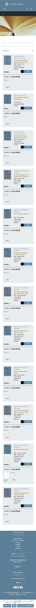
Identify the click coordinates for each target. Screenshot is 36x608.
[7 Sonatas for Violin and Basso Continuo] (7, 492)
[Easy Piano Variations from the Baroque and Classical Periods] (7, 60)
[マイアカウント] (27, 9)
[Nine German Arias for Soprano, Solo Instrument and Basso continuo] (7, 330)
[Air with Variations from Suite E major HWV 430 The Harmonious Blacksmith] (7, 174)
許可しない (7, 605)
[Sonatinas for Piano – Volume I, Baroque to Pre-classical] (7, 135)
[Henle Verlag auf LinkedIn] (19, 597)
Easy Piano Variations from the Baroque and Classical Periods (21, 61)
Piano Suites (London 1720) (21, 372)
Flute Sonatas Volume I (21, 214)
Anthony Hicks (21, 178)
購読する (18, 566)
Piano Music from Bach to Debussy (21, 98)
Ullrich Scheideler (21, 295)
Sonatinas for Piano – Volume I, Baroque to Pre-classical (21, 137)
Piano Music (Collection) (20, 57)
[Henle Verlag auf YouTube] (16, 597)
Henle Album (19, 95)
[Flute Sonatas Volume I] (7, 213)
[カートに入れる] (22, 71)
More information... (26, 602)
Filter (19, 44)
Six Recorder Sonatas (21, 449)
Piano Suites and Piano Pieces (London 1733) (21, 411)
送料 (22, 592)
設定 (14, 605)
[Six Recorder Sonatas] (7, 449)
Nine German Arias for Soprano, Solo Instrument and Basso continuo (21, 332)
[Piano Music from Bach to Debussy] (7, 99)
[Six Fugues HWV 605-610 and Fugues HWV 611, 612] (7, 291)
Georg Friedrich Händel (21, 171)
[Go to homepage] (18, 4)
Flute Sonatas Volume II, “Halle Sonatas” (21, 253)
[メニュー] (5, 9)
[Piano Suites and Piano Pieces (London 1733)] (7, 410)
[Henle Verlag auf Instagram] (18, 597)
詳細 (28, 71)
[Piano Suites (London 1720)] (7, 371)
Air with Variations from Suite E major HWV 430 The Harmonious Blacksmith (21, 176)
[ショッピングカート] (31, 9)
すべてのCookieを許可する (25, 605)
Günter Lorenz (21, 64)
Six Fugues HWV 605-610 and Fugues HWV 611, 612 (21, 293)
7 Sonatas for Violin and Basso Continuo (21, 493)
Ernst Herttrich (21, 139)
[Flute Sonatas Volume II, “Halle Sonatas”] (7, 252)
